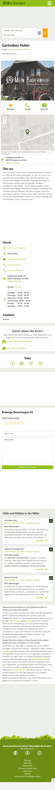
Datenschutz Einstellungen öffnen (27, 776)
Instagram (39, 753)
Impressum (27, 771)
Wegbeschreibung (12, 163)
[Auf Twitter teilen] (22, 363)
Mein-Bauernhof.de (18, 670)
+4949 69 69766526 (15, 270)
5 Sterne (23, 423)
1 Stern (7, 423)
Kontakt (27, 774)
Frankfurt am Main (15, 50)
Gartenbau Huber (16, 45)
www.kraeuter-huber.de (16, 248)
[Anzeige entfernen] (53, 780)
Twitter (27, 753)
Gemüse (17, 621)
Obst (11, 621)
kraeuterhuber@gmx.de (16, 259)
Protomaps (43, 152)
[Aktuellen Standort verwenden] (39, 33)
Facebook (15, 753)
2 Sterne (11, 423)
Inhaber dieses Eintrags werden (19, 341)
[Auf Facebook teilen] (12, 363)
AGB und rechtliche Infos (27, 768)
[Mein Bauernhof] (20, 3)
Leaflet (5, 152)
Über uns (27, 760)
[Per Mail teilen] (40, 363)
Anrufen (27, 109)
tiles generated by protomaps (32, 152)
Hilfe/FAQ (27, 763)
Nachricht (44, 109)
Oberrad (27, 50)
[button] (27, 132)
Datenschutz (27, 766)
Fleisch (28, 621)
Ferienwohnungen (38, 659)
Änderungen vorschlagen (15, 348)
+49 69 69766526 (14, 265)
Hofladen (5, 651)
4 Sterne (19, 423)
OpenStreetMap (6, 154)
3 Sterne (15, 423)
